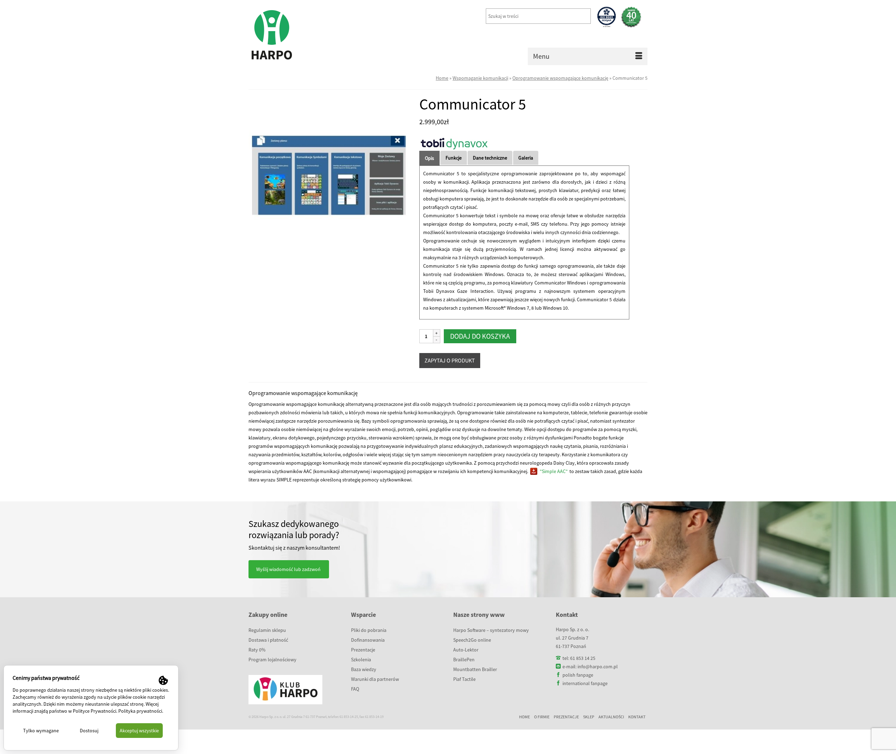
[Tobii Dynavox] (454, 143)
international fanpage (585, 683)
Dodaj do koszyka (480, 336)
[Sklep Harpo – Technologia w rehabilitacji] (311, 35)
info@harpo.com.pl (598, 666)
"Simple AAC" (554, 471)
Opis (429, 158)
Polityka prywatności (140, 711)
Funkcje (454, 158)
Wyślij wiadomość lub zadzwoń (288, 569)
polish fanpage (577, 675)
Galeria (525, 158)
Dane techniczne (490, 158)
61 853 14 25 (582, 658)
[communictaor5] (328, 175)
